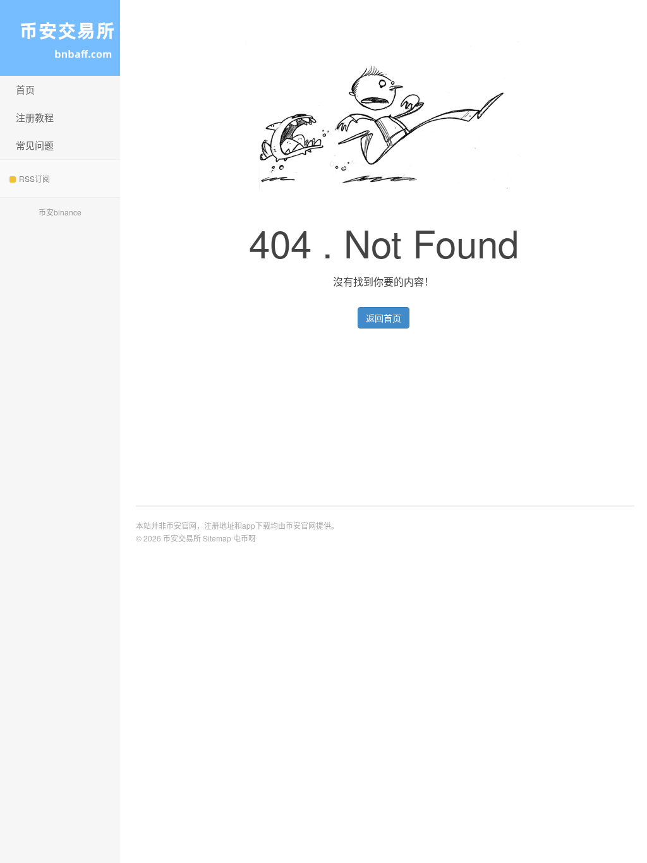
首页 (25, 89)
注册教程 (35, 117)
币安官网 (301, 525)
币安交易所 (60, 38)
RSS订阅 (34, 178)
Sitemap (217, 538)
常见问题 (35, 145)
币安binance (60, 212)
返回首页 (383, 317)
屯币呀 (244, 538)
